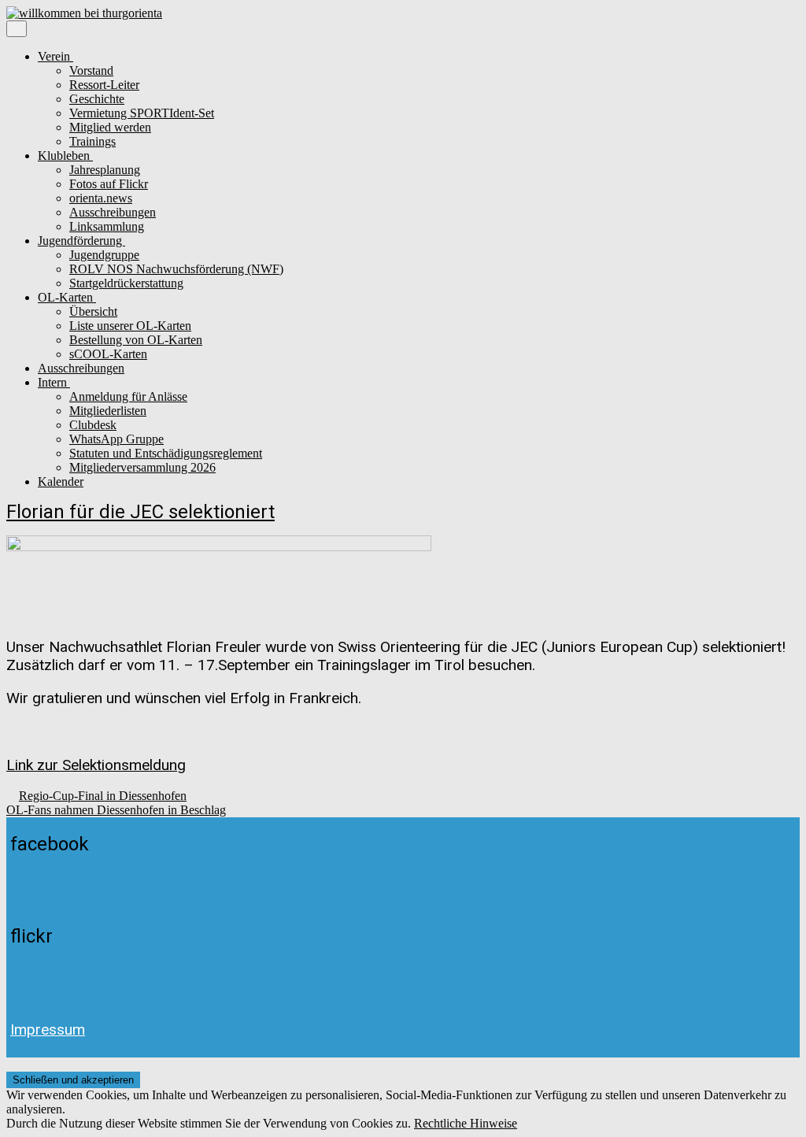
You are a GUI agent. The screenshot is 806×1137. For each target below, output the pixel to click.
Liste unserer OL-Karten (130, 325)
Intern (54, 382)
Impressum (47, 1029)
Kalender (60, 481)
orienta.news (100, 198)
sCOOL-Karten (108, 354)
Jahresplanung (104, 169)
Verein (55, 56)
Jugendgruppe (104, 254)
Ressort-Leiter (104, 84)
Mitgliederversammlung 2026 (142, 467)
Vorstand (91, 70)
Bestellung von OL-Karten (135, 339)
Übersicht (93, 311)
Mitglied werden (110, 127)
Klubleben (65, 155)
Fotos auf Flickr (108, 184)
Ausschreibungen (112, 212)
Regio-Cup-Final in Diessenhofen (103, 795)
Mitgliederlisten (107, 410)
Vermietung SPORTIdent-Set (141, 113)
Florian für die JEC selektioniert (140, 512)
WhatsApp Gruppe (116, 439)
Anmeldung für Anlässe (128, 396)
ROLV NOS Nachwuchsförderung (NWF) (176, 269)
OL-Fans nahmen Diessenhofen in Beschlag (116, 810)
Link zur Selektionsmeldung (96, 765)
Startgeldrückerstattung (126, 283)
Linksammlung (106, 226)
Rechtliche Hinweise (465, 1123)
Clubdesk (92, 424)
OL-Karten (67, 297)
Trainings (92, 141)
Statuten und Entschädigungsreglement (165, 453)
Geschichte (96, 99)
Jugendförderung (81, 240)
